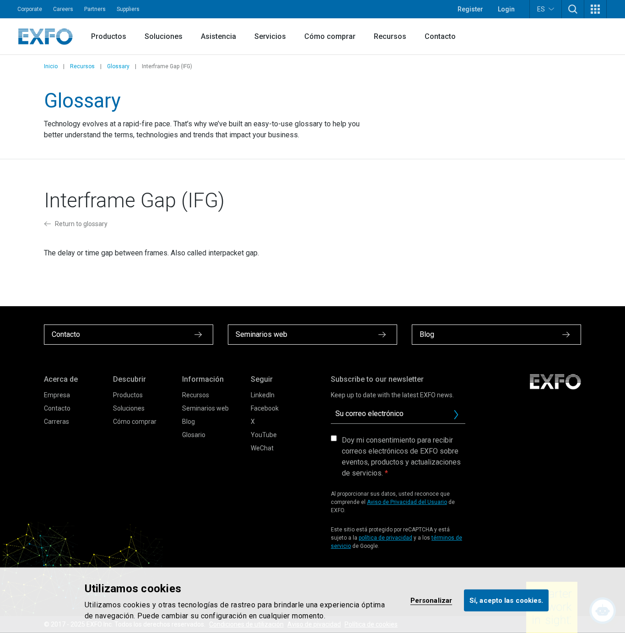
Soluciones (164, 36)
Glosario (193, 434)
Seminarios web (205, 408)
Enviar (456, 415)
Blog (188, 421)
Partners (95, 9)
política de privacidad (385, 538)
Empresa (57, 395)
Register (470, 9)
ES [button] (541, 9)
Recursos (390, 36)
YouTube (264, 434)
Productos (108, 36)
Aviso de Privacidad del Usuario (407, 502)
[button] (573, 9)
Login (506, 9)
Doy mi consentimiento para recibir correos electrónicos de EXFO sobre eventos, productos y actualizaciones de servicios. (401, 456)
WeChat (262, 448)
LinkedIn (263, 395)
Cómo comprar (330, 36)
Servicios (270, 36)
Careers (63, 9)
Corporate (29, 9)
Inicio (51, 66)
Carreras (56, 421)
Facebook (265, 408)
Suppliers (128, 9)
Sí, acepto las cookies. (506, 600)
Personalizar (431, 600)
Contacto (440, 36)
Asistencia (218, 36)
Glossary (118, 66)
